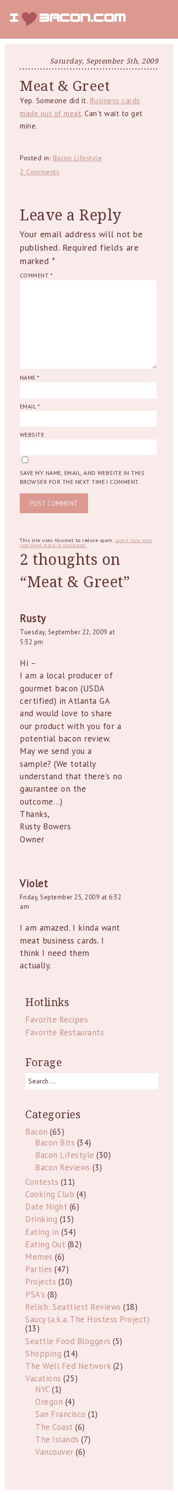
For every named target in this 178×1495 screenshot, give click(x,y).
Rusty (33, 618)
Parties (38, 1269)
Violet (34, 883)
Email (30, 406)
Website (32, 434)
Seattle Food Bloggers (68, 1341)
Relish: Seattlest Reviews (73, 1306)
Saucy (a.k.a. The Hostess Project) (87, 1319)
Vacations (43, 1378)
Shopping (43, 1353)
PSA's (35, 1294)
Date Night (46, 1206)
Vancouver (54, 1451)
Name (30, 377)
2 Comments (39, 171)
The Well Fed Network (68, 1365)
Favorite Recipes (56, 1019)
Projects (40, 1281)
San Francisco (60, 1414)
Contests (41, 1181)
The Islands (57, 1439)
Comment (36, 275)
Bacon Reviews (62, 1167)
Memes (39, 1256)
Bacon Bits (55, 1142)
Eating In (42, 1231)
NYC (42, 1389)
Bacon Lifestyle (77, 157)
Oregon (49, 1401)
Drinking (41, 1219)
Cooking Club (49, 1194)
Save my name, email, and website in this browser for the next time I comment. (82, 477)
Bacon (36, 1131)
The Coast (54, 1427)
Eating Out (45, 1244)
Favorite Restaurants (64, 1032)
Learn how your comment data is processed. (86, 542)
